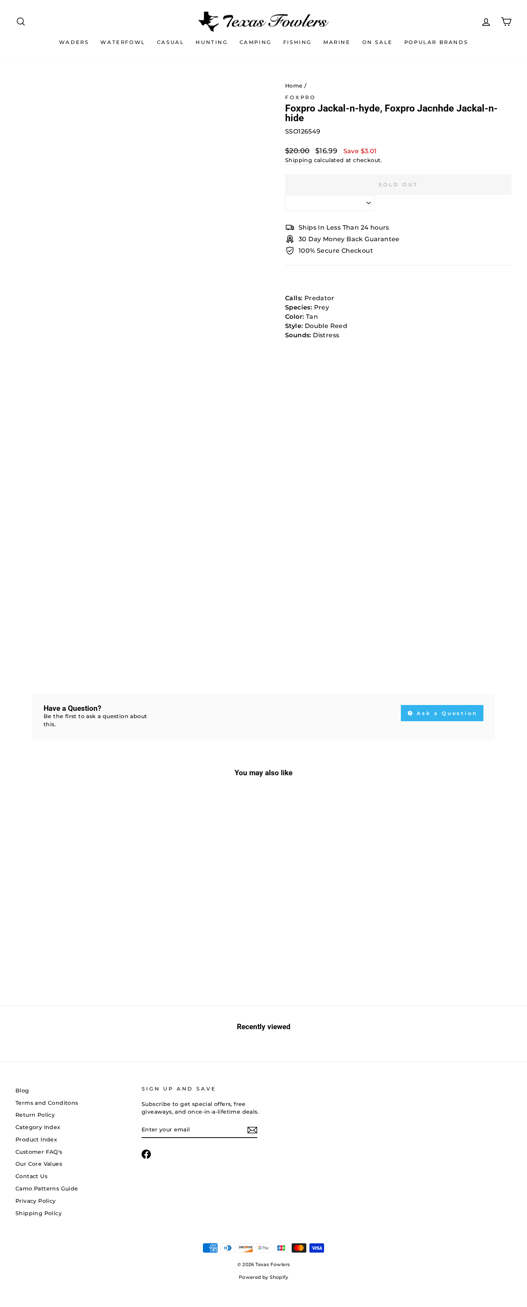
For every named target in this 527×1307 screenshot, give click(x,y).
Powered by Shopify (263, 1277)
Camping (256, 42)
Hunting (212, 42)
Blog (22, 1090)
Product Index (36, 1139)
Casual (170, 42)
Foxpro (300, 97)
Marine (337, 42)
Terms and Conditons (46, 1103)
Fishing (297, 42)
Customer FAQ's (38, 1152)
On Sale (377, 42)
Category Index (38, 1127)
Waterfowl (122, 42)
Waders (74, 42)
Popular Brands (436, 42)
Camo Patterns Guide (46, 1188)
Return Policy (35, 1115)
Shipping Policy (38, 1213)
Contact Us (31, 1176)
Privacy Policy (35, 1201)
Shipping (298, 160)
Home (294, 86)
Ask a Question (446, 713)
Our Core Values (38, 1164)
